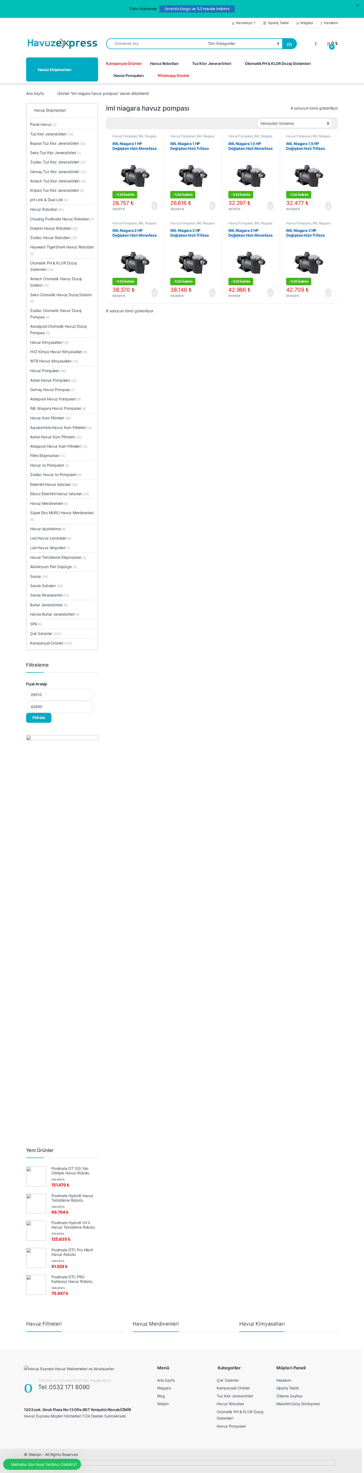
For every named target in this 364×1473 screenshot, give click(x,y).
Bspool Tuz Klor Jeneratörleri (58, 143)
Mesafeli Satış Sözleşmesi (298, 1403)
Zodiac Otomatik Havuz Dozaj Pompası (55, 313)
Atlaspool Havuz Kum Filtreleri (58, 446)
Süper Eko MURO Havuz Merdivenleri (62, 515)
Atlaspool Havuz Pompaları (55, 399)
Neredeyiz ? (245, 23)
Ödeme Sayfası (289, 1396)
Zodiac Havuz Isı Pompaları (56, 474)
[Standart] (113, 123)
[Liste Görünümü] (129, 123)
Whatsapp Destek (173, 75)
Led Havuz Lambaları (50, 538)
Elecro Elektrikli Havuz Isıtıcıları (59, 493)
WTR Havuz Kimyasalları (54, 361)
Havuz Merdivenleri (49, 503)
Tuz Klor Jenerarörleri (211, 63)
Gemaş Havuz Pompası (52, 389)
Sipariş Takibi (278, 23)
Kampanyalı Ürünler (123, 63)
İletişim (163, 1403)
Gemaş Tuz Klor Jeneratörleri (58, 171)
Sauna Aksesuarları (49, 595)
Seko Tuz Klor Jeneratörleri (55, 152)
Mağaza (306, 23)
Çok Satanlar (45, 633)
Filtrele (39, 717)
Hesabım (331, 23)
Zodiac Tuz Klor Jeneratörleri (58, 162)
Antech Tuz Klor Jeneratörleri (58, 181)
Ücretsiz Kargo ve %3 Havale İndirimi (197, 8)
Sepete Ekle (151, 205)
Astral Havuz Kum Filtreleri (56, 437)
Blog (161, 1396)
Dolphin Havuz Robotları (54, 228)
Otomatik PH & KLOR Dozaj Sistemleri (278, 63)
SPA (36, 624)
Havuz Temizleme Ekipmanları (58, 557)
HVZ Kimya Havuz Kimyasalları (58, 351)
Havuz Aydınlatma (48, 528)
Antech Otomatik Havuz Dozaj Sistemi (56, 281)
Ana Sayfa (35, 93)
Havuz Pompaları (129, 75)
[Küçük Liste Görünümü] (136, 123)
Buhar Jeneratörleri (48, 605)
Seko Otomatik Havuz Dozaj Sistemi (60, 297)
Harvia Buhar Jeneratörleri (54, 614)
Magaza (164, 1388)
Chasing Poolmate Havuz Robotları (62, 219)
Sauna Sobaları (46, 585)
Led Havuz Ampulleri (50, 547)
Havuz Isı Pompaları (49, 465)
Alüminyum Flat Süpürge (53, 566)
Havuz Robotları (164, 63)
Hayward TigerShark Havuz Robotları (62, 250)
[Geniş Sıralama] (121, 123)
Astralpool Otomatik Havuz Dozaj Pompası (58, 329)
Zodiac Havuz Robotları (53, 237)
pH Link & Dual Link (49, 199)
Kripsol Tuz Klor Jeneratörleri (57, 190)
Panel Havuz (43, 124)
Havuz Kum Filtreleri (50, 418)
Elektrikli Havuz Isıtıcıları (53, 484)
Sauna (39, 576)
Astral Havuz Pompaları (53, 380)
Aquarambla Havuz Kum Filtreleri (61, 427)
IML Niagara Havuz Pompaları (134, 138)
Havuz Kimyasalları (49, 342)
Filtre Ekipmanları (47, 455)
